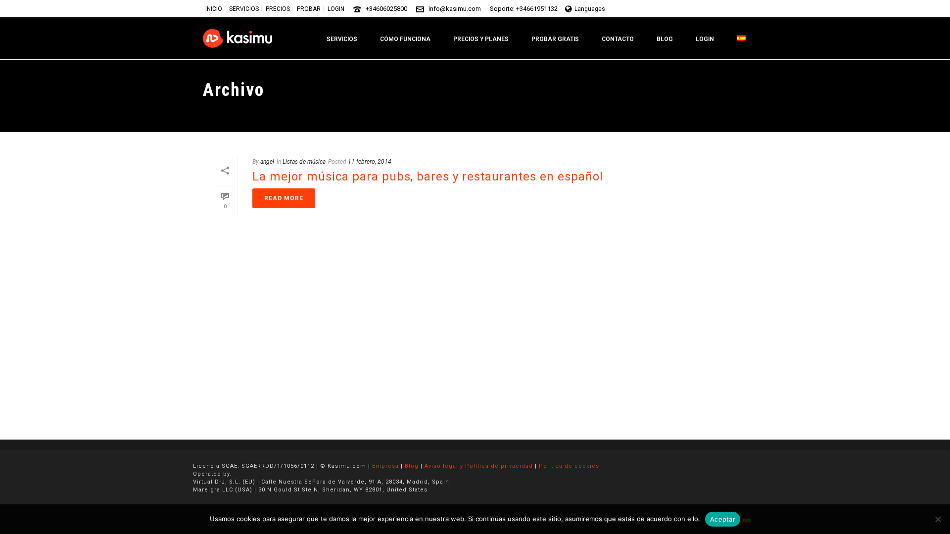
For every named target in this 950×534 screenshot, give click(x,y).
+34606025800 (386, 8)
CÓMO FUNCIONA (405, 39)
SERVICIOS (342, 39)
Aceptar (722, 519)
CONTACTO (618, 39)
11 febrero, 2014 (369, 161)
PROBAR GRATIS (555, 39)
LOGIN (705, 39)
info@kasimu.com (454, 8)
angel (267, 161)
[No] (938, 519)
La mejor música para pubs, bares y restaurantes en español (427, 176)
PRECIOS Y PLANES (481, 39)
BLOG (665, 39)
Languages (589, 8)
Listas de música (304, 161)
